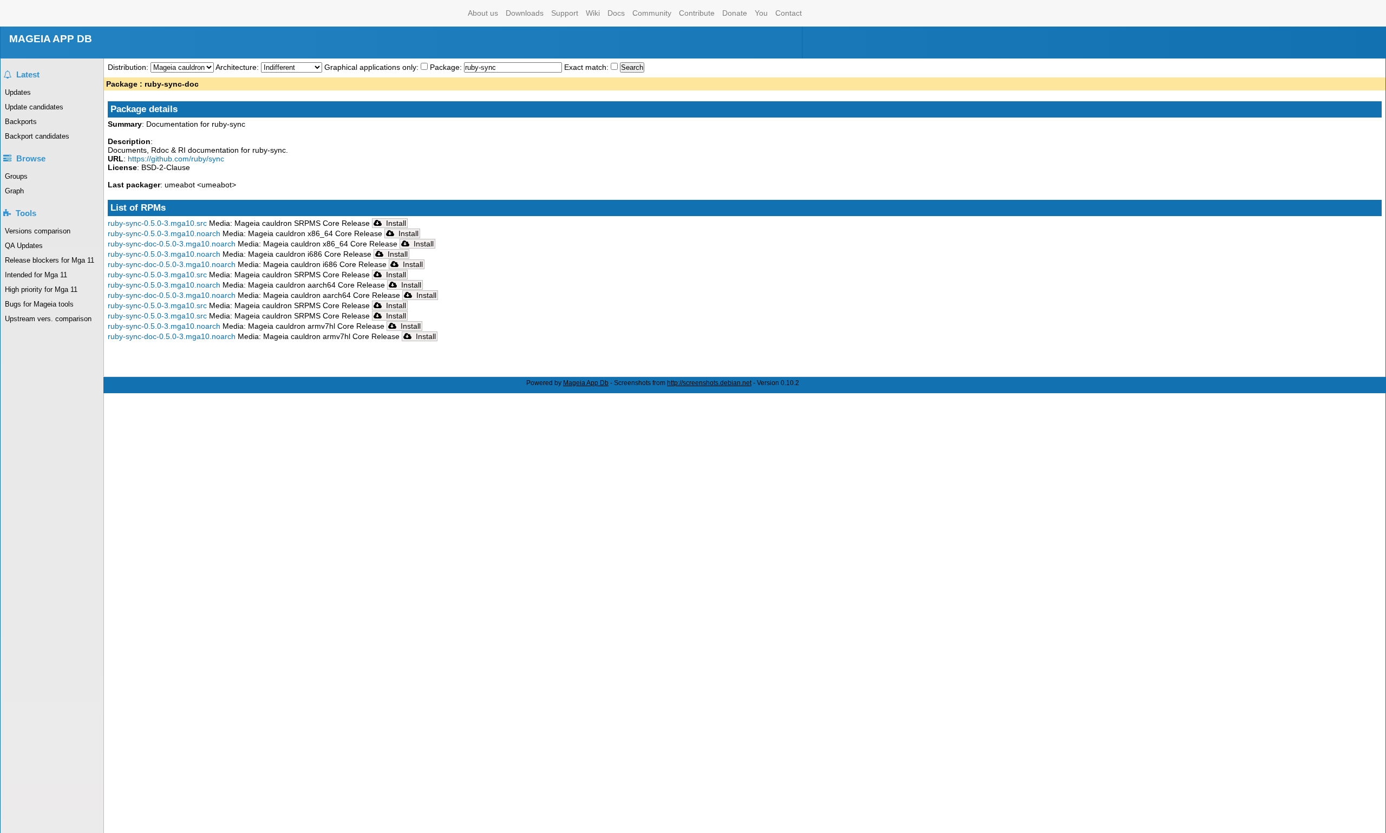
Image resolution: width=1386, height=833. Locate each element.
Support (564, 13)
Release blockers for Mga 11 (49, 260)
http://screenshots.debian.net (709, 383)
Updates (18, 92)
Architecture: (238, 67)
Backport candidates (37, 136)
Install (395, 223)
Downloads (525, 13)
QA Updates (24, 246)
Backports (21, 122)
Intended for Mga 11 (36, 275)
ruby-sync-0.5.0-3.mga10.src (157, 223)
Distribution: (129, 67)
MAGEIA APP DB (50, 38)
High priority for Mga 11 (41, 289)
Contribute (697, 13)
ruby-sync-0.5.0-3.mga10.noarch (164, 233)
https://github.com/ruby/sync (176, 158)
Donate (734, 13)
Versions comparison (37, 231)
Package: (447, 67)
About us (483, 13)
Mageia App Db (586, 383)
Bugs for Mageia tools (39, 304)
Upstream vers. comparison (48, 319)
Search (632, 67)
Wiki (593, 13)
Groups (16, 176)
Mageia (420, 13)
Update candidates (34, 107)
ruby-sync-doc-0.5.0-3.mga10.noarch (172, 243)
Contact (788, 13)
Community (651, 13)
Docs (616, 13)
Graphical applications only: (371, 67)
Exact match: (587, 67)
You (761, 13)
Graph (14, 191)
